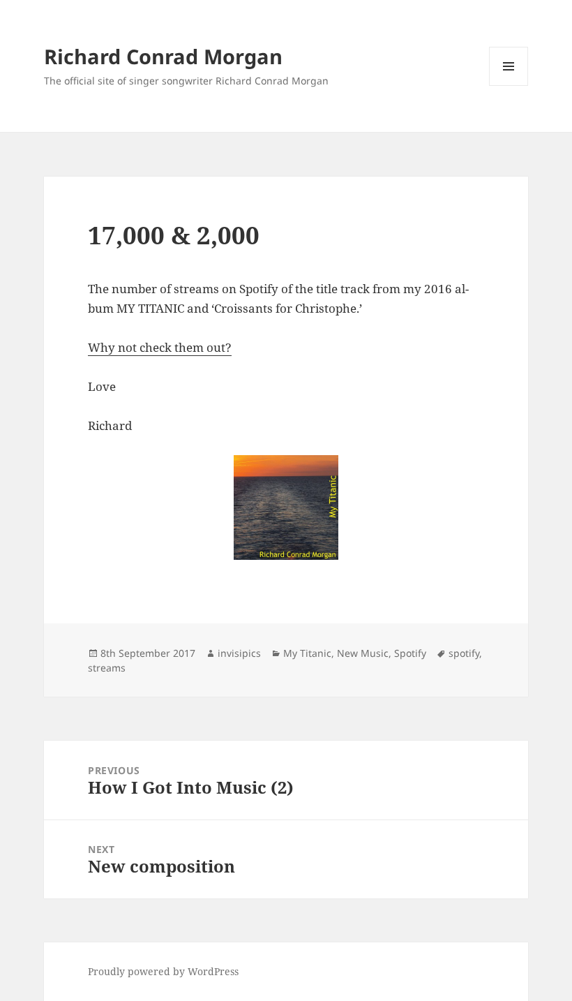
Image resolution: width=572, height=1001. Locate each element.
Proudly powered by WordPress (163, 971)
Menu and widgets (509, 85)
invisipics (239, 653)
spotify (464, 653)
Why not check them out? (160, 347)
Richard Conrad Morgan (163, 56)
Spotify (410, 653)
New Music (363, 653)
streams (107, 667)
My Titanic (307, 653)
